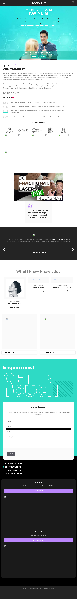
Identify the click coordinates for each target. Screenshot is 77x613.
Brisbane (34, 56)
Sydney (43, 56)
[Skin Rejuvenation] (15, 296)
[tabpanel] (38, 33)
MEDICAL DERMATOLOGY (15, 470)
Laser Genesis (38, 287)
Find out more (7, 97)
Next (73, 249)
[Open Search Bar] (73, 2)
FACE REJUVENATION (13, 464)
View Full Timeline (38, 122)
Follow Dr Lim (38, 252)
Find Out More (14, 307)
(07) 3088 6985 (39, 491)
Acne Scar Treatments (62, 287)
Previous (4, 249)
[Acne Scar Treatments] (62, 280)
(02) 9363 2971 (39, 540)
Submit (11, 453)
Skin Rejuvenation (15, 303)
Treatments (49, 352)
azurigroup (51, 588)
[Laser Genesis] (38, 280)
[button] (4, 3)
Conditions (9, 352)
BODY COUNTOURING (13, 474)
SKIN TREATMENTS (13, 467)
